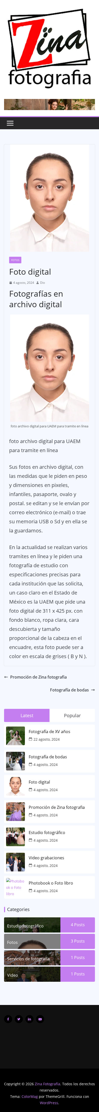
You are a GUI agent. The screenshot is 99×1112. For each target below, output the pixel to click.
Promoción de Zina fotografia (38, 677)
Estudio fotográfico (47, 832)
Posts (79, 924)
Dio (42, 282)
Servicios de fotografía (28, 959)
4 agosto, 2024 (46, 764)
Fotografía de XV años (49, 731)
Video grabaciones (46, 858)
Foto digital (39, 782)
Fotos (15, 260)
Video (12, 975)
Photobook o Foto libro (51, 883)
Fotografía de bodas (69, 690)
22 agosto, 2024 (47, 739)
